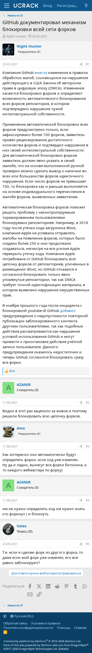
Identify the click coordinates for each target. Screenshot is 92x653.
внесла (41, 72)
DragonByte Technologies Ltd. (38, 649)
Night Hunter (16, 36)
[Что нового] (86, 5)
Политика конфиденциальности (28, 627)
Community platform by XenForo (42, 641)
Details (63, 649)
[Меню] (7, 6)
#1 (88, 64)
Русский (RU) (23, 616)
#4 (88, 500)
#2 (88, 402)
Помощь (64, 627)
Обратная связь (15, 623)
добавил (68, 310)
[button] (5, 616)
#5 (88, 544)
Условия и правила (45, 623)
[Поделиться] (81, 64)
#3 (88, 446)
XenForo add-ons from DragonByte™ (65, 645)
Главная (80, 627)
